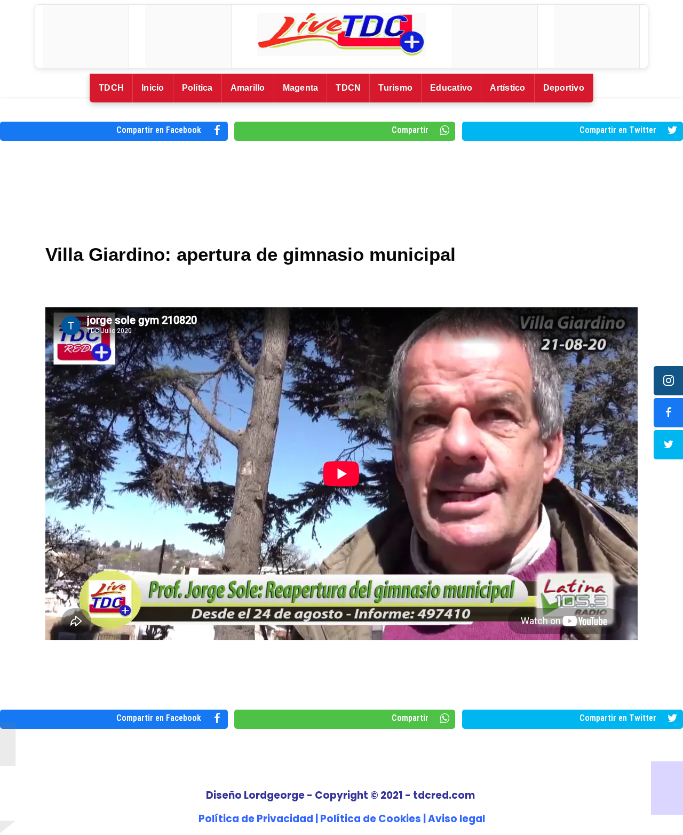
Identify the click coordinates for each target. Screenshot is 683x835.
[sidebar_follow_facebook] (668, 412)
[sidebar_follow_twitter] (668, 444)
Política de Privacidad (255, 819)
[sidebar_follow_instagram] (668, 380)
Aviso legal (456, 819)
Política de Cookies (370, 819)
